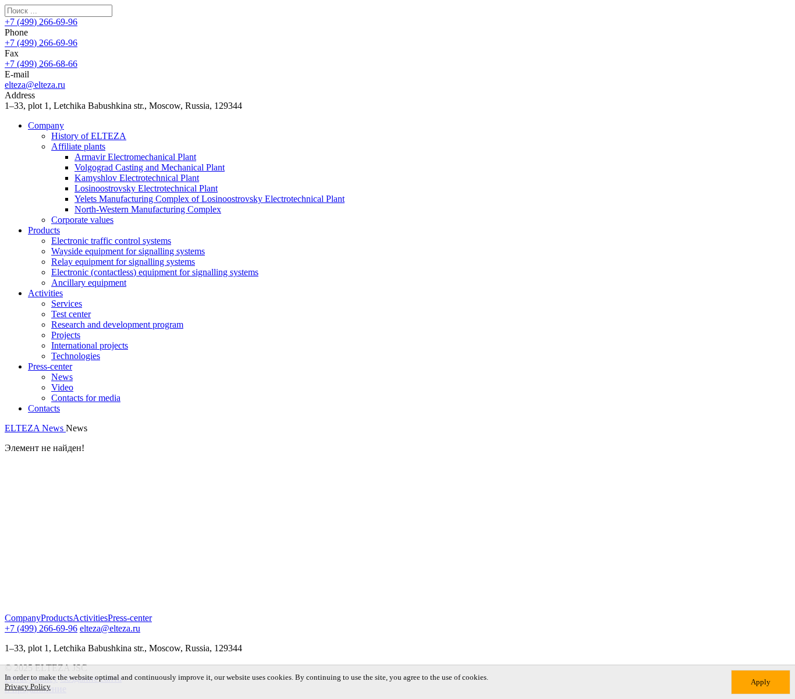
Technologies (75, 356)
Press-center (50, 366)
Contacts (44, 408)
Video (62, 387)
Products (44, 230)
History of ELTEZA (88, 136)
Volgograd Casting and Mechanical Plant (149, 167)
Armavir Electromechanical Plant (135, 157)
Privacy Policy (28, 686)
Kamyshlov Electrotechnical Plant (136, 178)
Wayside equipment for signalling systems (128, 251)
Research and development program (117, 324)
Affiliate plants (78, 146)
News (62, 377)
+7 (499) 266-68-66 (41, 64)
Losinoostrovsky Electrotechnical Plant (146, 188)
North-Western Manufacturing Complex (147, 209)
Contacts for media (85, 398)
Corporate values (82, 220)
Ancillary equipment (88, 283)
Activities (45, 293)
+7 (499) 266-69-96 (41, 22)
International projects (89, 345)
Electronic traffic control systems (111, 241)
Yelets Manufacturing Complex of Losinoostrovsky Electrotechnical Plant (209, 199)
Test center (71, 314)
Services (66, 303)
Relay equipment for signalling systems (123, 262)
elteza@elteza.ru (35, 85)
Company (46, 125)
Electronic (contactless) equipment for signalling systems (154, 272)
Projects (65, 335)
